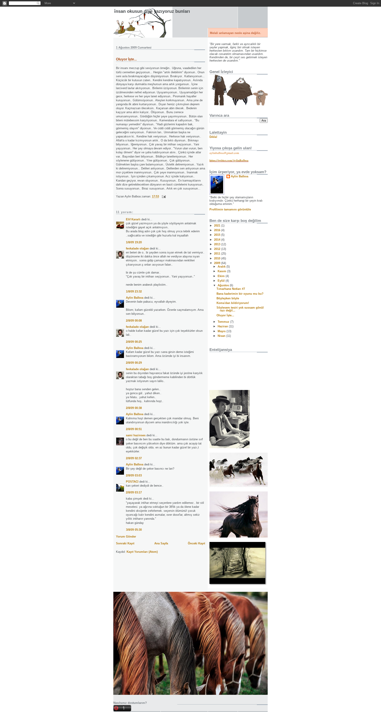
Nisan (222, 335)
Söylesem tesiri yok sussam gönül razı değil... (240, 309)
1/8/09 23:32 (134, 291)
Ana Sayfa (161, 543)
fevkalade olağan (137, 248)
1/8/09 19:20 (134, 242)
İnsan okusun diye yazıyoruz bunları (152, 11)
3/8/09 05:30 (134, 529)
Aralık (222, 266)
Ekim (222, 276)
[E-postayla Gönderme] (163, 196)
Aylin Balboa (134, 297)
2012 (217, 249)
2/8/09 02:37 (134, 458)
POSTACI (132, 481)
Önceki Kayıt (196, 543)
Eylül (222, 280)
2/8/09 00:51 (134, 429)
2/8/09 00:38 (134, 408)
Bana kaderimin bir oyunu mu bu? (240, 293)
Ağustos (224, 285)
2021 (217, 225)
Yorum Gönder (126, 536)
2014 (217, 239)
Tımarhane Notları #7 (231, 288)
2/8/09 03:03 (134, 475)
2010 (217, 258)
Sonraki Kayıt (125, 543)
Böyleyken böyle (228, 298)
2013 (217, 244)
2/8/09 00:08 (134, 320)
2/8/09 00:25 (134, 341)
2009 (217, 263)
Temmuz (224, 321)
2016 (217, 230)
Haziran (223, 326)
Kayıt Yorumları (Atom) (142, 551)
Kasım (222, 271)
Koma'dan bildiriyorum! (233, 303)
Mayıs (222, 331)
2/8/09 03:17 (134, 492)
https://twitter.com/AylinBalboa (228, 160)
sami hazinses (136, 435)
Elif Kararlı (133, 219)
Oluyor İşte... (126, 59)
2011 (217, 253)
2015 (217, 234)
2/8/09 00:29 (134, 362)
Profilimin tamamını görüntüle (230, 209)
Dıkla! (213, 137)
